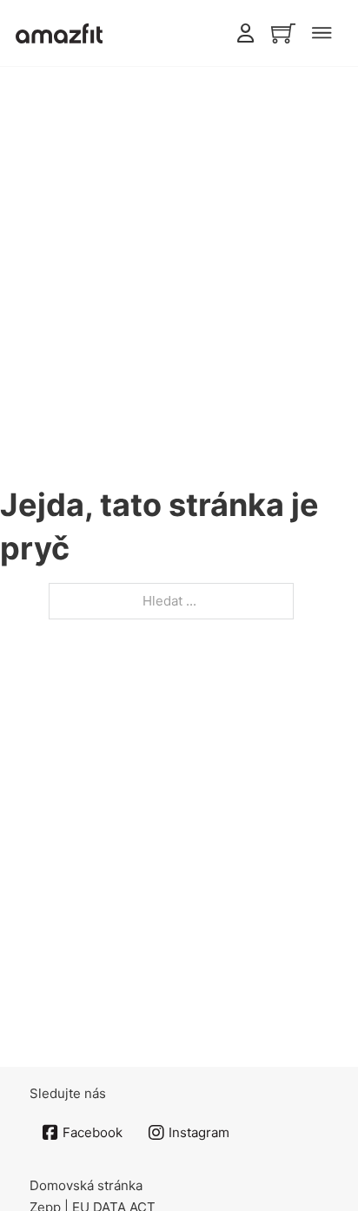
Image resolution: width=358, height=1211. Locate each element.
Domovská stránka (86, 1185)
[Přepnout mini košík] (283, 33)
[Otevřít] (321, 33)
